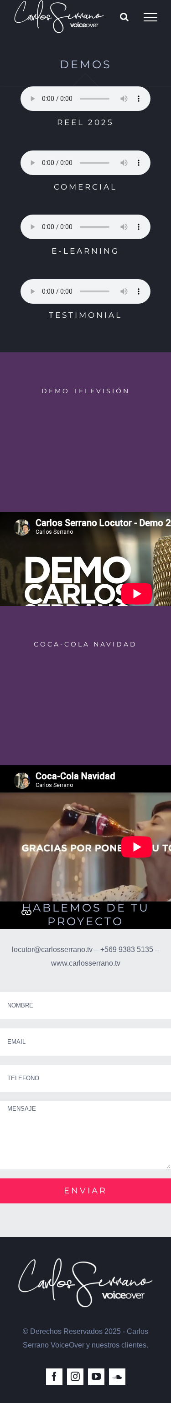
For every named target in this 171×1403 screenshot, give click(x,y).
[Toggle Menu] (150, 17)
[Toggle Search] (124, 16)
